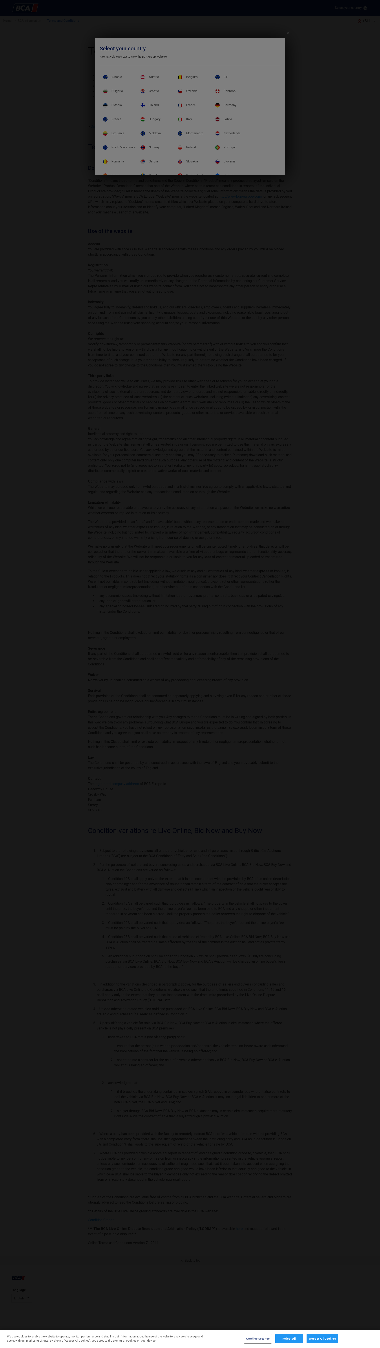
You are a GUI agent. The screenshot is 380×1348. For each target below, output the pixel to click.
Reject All (289, 1338)
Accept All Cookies (322, 1338)
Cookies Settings (258, 1338)
